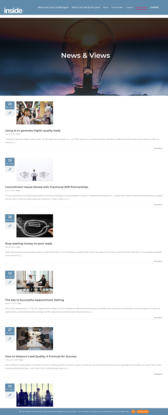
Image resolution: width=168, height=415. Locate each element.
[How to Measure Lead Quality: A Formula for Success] (34, 338)
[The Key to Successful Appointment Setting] (34, 282)
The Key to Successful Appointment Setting (34, 300)
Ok (133, 411)
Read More (158, 148)
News (18, 134)
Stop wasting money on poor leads (28, 243)
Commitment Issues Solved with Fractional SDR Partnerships (46, 187)
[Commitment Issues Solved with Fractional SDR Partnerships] (34, 169)
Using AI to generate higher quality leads (33, 130)
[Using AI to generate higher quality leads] (34, 113)
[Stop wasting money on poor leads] (34, 225)
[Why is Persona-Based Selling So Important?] (34, 395)
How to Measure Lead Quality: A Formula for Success (40, 356)
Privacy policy (143, 411)
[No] (165, 411)
